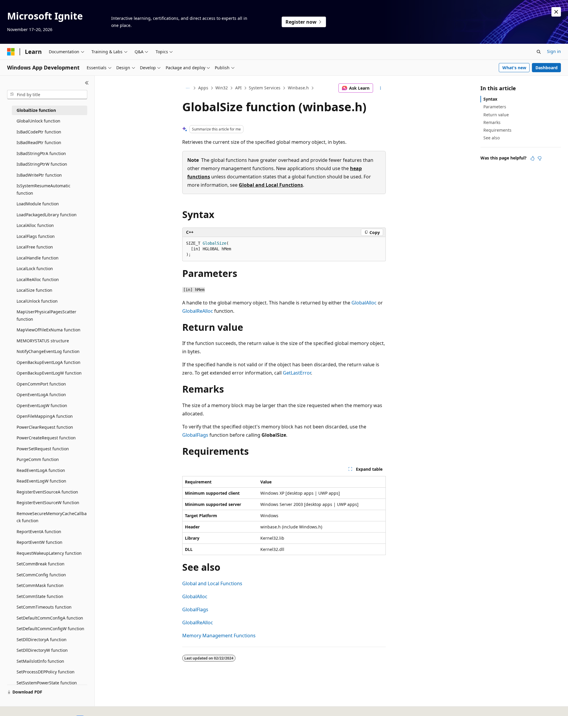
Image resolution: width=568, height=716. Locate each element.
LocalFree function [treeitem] (35, 247)
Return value (496, 114)
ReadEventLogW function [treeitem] (41, 481)
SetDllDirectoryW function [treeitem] (42, 650)
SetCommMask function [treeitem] (40, 585)
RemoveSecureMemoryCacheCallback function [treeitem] (52, 517)
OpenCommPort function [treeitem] (41, 384)
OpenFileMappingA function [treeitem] (45, 416)
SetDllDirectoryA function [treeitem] (42, 639)
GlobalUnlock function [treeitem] (38, 121)
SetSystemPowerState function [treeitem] (47, 683)
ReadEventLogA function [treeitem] (41, 470)
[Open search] (539, 51)
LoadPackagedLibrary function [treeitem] (47, 214)
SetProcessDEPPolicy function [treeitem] (46, 672)
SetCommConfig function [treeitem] (41, 575)
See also (491, 138)
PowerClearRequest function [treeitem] (45, 427)
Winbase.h (298, 88)
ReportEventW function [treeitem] (39, 542)
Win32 (221, 88)
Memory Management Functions (219, 635)
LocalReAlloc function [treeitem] (38, 279)
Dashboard (546, 67)
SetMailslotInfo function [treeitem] (40, 661)
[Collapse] (87, 83)
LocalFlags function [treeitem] (36, 236)
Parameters (494, 106)
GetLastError (297, 373)
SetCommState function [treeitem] (40, 596)
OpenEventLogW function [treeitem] (42, 405)
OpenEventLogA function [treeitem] (41, 394)
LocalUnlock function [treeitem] (37, 301)
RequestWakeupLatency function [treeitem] (49, 553)
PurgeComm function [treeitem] (38, 459)
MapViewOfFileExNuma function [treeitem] (48, 330)
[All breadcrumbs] (187, 88)
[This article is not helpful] (539, 158)
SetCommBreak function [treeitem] (40, 564)
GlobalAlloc (364, 302)
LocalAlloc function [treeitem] (35, 225)
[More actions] (380, 88)
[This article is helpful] (532, 158)
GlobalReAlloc (197, 311)
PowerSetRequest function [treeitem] (43, 448)
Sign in (554, 51)
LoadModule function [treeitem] (38, 204)
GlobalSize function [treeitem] (36, 110)
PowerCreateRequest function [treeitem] (46, 438)
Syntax (490, 99)
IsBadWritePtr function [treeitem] (39, 175)
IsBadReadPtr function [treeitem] (39, 142)
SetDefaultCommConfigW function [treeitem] (50, 628)
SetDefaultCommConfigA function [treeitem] (50, 618)
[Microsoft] (11, 52)
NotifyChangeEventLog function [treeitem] (48, 351)
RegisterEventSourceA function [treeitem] (47, 492)
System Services (264, 88)
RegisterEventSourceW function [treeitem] (48, 502)
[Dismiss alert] (556, 12)
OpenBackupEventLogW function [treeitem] (49, 373)
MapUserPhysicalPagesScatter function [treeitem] (46, 315)
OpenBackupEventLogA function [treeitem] (48, 362)
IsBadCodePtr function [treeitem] (39, 132)
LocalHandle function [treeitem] (38, 258)
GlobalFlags (195, 435)
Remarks (492, 122)
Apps (203, 88)
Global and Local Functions (271, 185)
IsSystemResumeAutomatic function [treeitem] (43, 189)
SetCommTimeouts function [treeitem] (44, 607)
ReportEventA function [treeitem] (39, 531)
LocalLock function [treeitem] (35, 268)
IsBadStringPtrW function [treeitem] (42, 164)
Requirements (497, 130)
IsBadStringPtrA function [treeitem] (41, 153)
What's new (514, 67)
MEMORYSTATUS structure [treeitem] (43, 341)
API (238, 88)
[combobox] (47, 94)
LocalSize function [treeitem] (34, 290)
